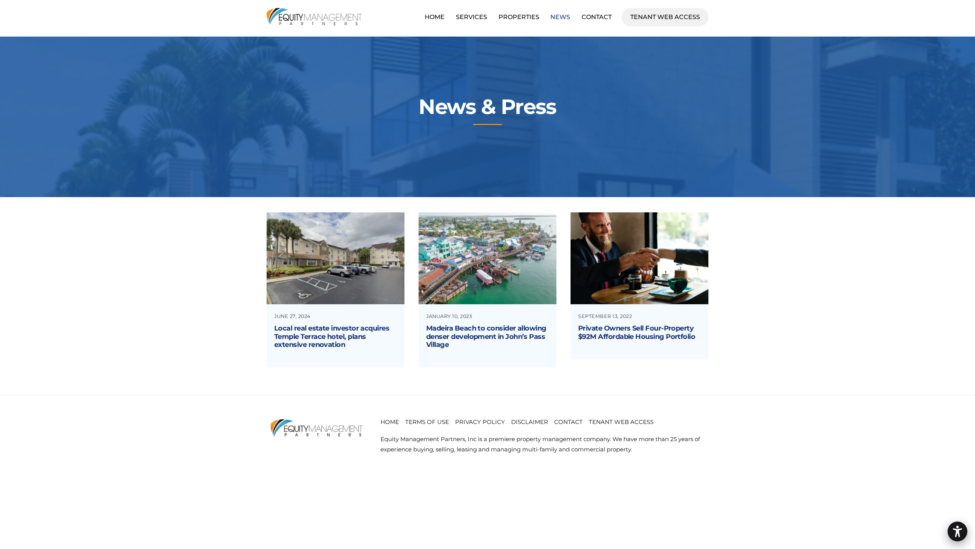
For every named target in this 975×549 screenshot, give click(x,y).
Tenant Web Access (669, 17)
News (560, 17)
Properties (519, 17)
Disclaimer (529, 421)
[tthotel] (335, 298)
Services (471, 17)
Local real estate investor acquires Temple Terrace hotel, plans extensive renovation (331, 336)
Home (434, 17)
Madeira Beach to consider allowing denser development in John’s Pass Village (486, 336)
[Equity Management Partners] (314, 21)
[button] (957, 531)
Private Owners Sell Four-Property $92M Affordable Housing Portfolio (636, 332)
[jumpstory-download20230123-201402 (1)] (639, 298)
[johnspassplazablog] (487, 298)
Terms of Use (427, 421)
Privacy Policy (480, 421)
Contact (597, 17)
